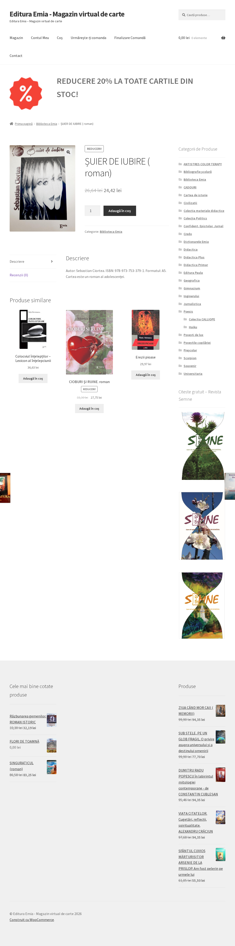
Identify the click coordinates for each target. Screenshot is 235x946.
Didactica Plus (194, 257)
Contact (16, 55)
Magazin (16, 37)
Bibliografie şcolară (198, 172)
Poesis (188, 311)
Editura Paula (193, 273)
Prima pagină (24, 124)
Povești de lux (193, 335)
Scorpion (190, 358)
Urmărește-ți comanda (88, 37)
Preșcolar (190, 350)
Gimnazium (192, 288)
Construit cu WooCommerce (32, 919)
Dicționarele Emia (196, 242)
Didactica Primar (196, 265)
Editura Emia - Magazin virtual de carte (67, 14)
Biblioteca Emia (46, 124)
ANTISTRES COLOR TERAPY (203, 164)
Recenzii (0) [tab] (19, 275)
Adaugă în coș (120, 210)
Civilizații (190, 203)
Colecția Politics (195, 218)
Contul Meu (40, 37)
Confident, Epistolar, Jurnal (203, 226)
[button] (68, 152)
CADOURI (190, 187)
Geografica (192, 280)
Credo (188, 234)
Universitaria (193, 374)
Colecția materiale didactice (204, 211)
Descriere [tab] (17, 261)
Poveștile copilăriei (197, 343)
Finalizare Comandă (129, 37)
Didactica (191, 249)
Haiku (193, 327)
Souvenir (190, 366)
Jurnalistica (192, 304)
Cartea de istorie (195, 195)
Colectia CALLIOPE (202, 319)
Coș (60, 37)
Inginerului (191, 296)
